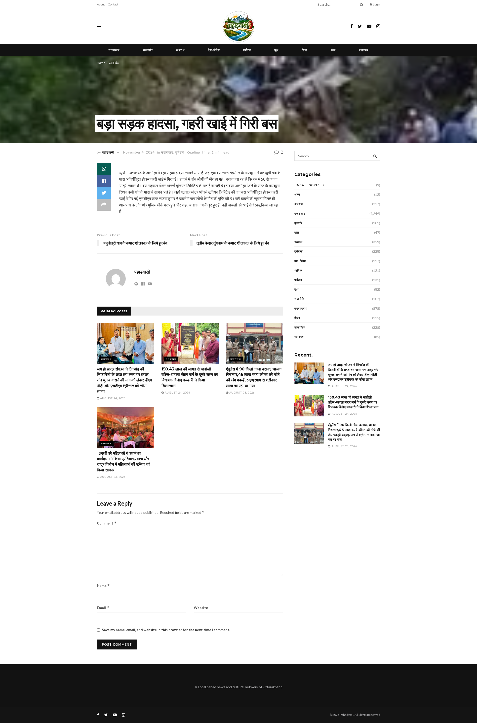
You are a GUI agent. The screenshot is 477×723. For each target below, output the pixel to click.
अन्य (297, 194)
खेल (333, 50)
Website (201, 607)
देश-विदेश (214, 50)
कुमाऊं (298, 223)
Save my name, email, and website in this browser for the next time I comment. (166, 630)
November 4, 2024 (139, 152)
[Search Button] (361, 4)
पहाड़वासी (108, 152)
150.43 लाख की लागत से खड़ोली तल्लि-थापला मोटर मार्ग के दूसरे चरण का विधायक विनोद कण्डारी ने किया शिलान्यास (353, 402)
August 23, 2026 (242, 392)
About (101, 4)
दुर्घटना (179, 152)
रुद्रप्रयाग (300, 308)
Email (103, 607)
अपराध (180, 50)
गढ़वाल (298, 242)
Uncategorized (309, 185)
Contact (113, 4)
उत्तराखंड (114, 50)
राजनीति (148, 50)
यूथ (276, 50)
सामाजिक (299, 327)
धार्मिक (298, 270)
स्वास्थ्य (363, 50)
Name (103, 585)
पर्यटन (247, 50)
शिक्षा (305, 50)
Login (376, 4)
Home (101, 63)
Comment (107, 523)
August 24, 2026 (112, 398)
